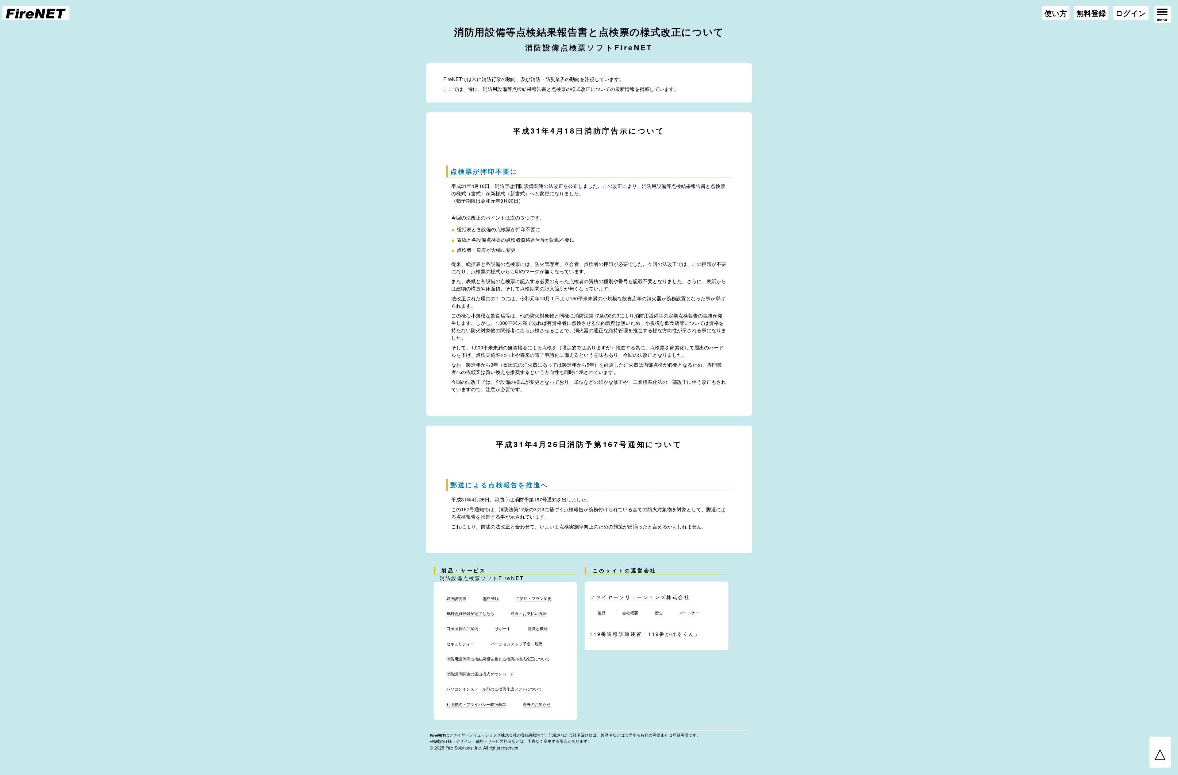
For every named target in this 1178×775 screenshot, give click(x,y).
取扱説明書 (456, 598)
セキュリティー (460, 644)
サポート (503, 628)
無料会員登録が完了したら (470, 613)
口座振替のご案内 (462, 628)
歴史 (659, 613)
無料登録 (1091, 13)
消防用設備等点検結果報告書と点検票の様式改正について (498, 659)
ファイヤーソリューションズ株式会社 (640, 597)
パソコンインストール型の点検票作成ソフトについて (494, 689)
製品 (602, 613)
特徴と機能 (538, 628)
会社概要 (630, 613)
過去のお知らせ (537, 704)
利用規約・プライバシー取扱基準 (476, 704)
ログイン (1130, 13)
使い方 (1056, 13)
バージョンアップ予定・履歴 (517, 644)
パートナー (689, 613)
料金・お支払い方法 (529, 613)
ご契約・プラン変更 (534, 598)
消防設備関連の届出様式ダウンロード (480, 674)
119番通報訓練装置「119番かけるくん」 (645, 633)
